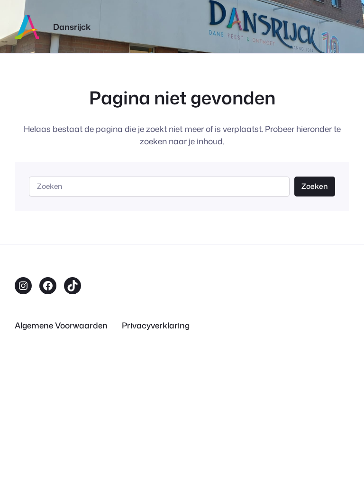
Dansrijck (72, 27)
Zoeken (314, 186)
